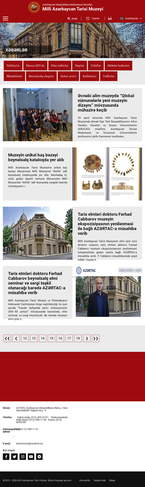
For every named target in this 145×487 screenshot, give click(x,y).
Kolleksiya (89, 76)
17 (69, 338)
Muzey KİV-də (35, 65)
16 (60, 338)
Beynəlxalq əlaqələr (41, 76)
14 (42, 338)
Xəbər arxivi (68, 76)
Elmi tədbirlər (59, 65)
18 (78, 338)
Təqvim (95, 18)
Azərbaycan (131, 18)
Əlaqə (112, 480)
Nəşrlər (79, 65)
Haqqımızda (100, 480)
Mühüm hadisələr (118, 65)
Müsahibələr (14, 76)
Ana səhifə (84, 480)
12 (25, 338)
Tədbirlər (109, 76)
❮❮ (7, 338)
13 (34, 338)
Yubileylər (13, 65)
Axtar (74, 18)
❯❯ (95, 338)
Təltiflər (96, 65)
